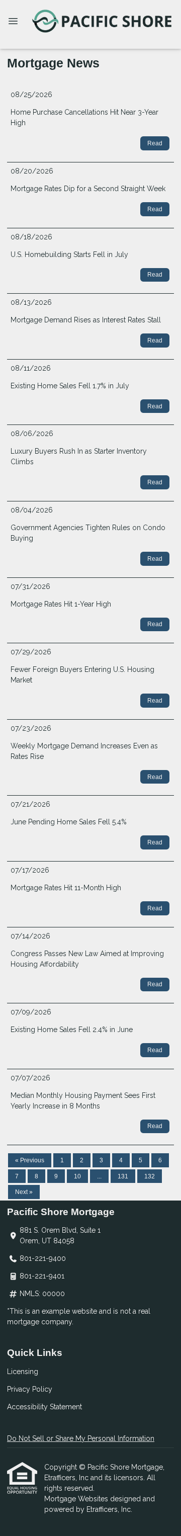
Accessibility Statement (44, 1407)
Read (154, 143)
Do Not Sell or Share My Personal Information (80, 1438)
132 (149, 1176)
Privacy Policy (29, 1389)
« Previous (29, 1160)
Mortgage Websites (77, 1499)
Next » (24, 1192)
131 (123, 1176)
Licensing (22, 1372)
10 (77, 1176)
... (99, 1176)
